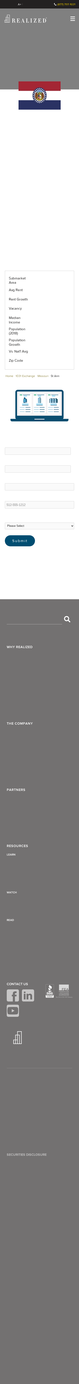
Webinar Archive (20, 911)
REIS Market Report (29, 558)
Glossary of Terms (21, 873)
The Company (20, 723)
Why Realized (20, 647)
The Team (16, 733)
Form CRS (16, 1099)
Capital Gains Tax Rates (25, 883)
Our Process (17, 677)
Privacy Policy (18, 1089)
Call (49, 4)
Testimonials (17, 753)
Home (9, 376)
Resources (17, 846)
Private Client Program (24, 697)
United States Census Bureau (36, 562)
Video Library (18, 900)
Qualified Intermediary (24, 959)
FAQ (12, 743)
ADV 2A (14, 1109)
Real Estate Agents (22, 820)
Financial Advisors (21, 799)
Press (12, 764)
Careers (14, 774)
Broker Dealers (19, 810)
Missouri (42, 376)
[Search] (67, 619)
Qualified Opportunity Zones (29, 969)
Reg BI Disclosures (22, 1119)
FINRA (58, 1189)
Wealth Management (24, 657)
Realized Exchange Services (29, 708)
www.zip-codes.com (30, 553)
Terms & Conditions (23, 1078)
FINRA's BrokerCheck (20, 1205)
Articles (14, 863)
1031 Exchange (25, 376)
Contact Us (17, 984)
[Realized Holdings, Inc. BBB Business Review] (50, 991)
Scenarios (16, 687)
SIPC (66, 1189)
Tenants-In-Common (24, 938)
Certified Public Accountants (29, 830)
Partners (16, 790)
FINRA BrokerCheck (32, 4)
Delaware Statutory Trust (26, 928)
